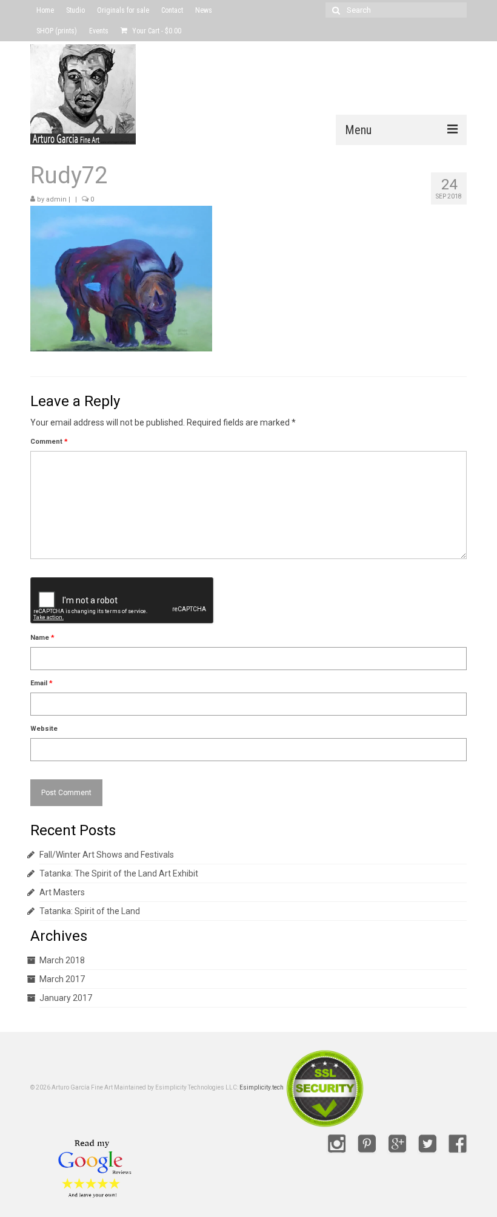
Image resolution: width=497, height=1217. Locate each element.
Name (42, 638)
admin (56, 199)
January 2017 (65, 998)
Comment (49, 442)
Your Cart (155, 31)
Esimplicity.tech (261, 1087)
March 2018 (62, 960)
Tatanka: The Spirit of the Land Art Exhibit (118, 873)
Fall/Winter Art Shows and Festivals (106, 854)
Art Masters (62, 892)
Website (44, 729)
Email (41, 683)
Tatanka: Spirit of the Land (89, 911)
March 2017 (62, 979)
